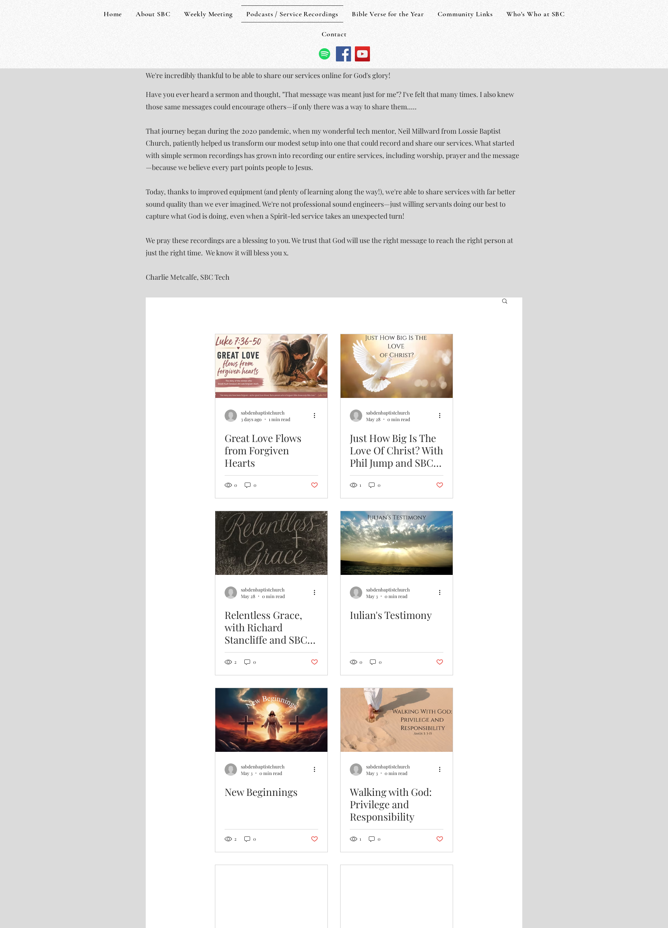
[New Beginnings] (271, 720)
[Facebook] (343, 53)
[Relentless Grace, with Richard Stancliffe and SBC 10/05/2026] (271, 543)
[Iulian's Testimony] (397, 543)
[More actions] (317, 415)
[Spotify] (324, 53)
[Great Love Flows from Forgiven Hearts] (271, 366)
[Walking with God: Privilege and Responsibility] (397, 720)
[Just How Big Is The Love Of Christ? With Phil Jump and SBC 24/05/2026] (397, 366)
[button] (504, 301)
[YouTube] (362, 53)
